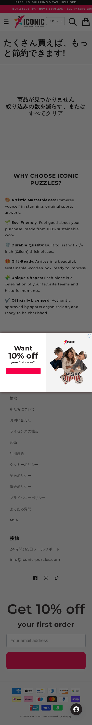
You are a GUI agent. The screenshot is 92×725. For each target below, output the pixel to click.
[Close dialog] (89, 336)
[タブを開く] (76, 709)
